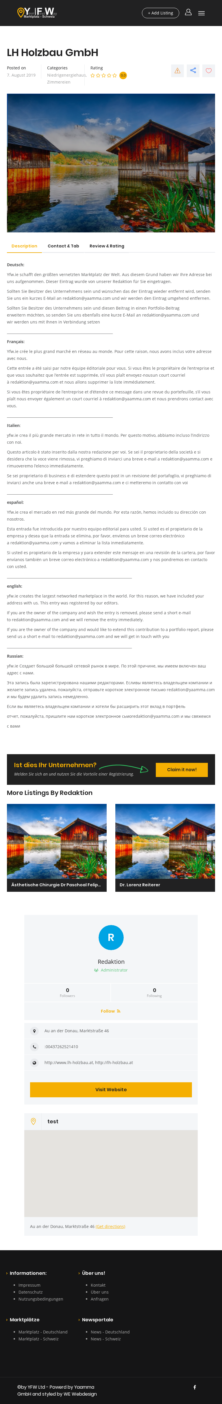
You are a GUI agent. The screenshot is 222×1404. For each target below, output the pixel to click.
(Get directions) (110, 1226)
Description (24, 246)
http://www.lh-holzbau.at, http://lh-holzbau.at (89, 1062)
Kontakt (98, 1285)
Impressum (29, 1285)
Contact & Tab (63, 246)
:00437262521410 (61, 1046)
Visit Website (111, 1089)
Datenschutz (30, 1292)
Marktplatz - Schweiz (38, 1339)
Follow (108, 1011)
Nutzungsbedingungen (40, 1299)
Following (154, 993)
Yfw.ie (12, 274)
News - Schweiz (106, 1339)
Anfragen (100, 1299)
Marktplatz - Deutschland (43, 1332)
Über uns (100, 1292)
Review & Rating (107, 246)
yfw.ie (12, 435)
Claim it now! (182, 770)
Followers (67, 993)
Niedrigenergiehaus (66, 75)
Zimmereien (59, 82)
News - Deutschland (110, 1332)
